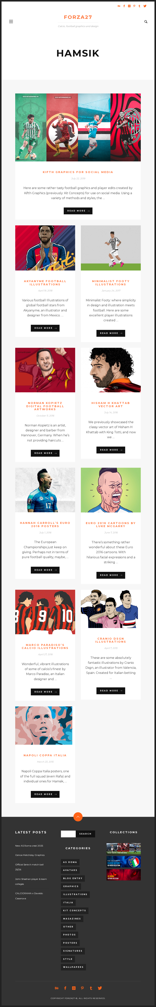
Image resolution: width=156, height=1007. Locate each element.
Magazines (72, 919)
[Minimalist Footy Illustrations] (105, 248)
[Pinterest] (134, 6)
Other (68, 927)
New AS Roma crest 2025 (29, 845)
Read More (76, 211)
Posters (70, 943)
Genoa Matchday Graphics (30, 855)
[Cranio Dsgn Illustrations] (105, 609)
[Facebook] (124, 6)
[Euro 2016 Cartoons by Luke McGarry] (105, 490)
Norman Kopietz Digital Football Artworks (45, 406)
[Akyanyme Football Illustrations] (39, 248)
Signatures (73, 951)
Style (68, 959)
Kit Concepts (74, 910)
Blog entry (73, 878)
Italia (68, 902)
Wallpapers (73, 967)
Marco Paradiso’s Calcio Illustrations (45, 646)
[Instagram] (129, 6)
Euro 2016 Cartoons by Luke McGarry (111, 524)
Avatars (70, 870)
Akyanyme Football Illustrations (45, 282)
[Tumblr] (139, 6)
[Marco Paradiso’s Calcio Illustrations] (39, 612)
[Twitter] (144, 6)
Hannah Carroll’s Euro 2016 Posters (45, 524)
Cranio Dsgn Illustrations (110, 640)
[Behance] (119, 6)
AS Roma (70, 862)
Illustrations (75, 894)
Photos (69, 935)
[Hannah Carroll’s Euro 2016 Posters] (39, 490)
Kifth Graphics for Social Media (78, 172)
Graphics (71, 886)
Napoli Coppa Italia (45, 755)
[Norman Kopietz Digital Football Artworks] (39, 370)
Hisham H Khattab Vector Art (111, 404)
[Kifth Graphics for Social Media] (72, 127)
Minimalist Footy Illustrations (111, 282)
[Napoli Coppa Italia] (39, 726)
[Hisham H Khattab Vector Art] (105, 370)
